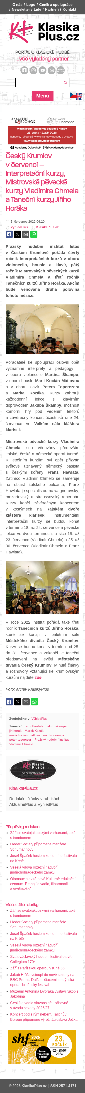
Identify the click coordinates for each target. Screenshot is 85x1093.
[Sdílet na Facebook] (9, 234)
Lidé (37, 9)
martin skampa (53, 735)
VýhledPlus (19, 227)
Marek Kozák (34, 730)
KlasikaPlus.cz (47, 227)
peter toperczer (20, 739)
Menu (42, 96)
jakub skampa (57, 726)
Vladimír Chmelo (21, 744)
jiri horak (15, 730)
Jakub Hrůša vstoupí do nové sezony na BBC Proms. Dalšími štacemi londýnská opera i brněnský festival (42, 980)
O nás (17, 5)
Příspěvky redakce (22, 826)
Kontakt (69, 9)
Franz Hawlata (33, 726)
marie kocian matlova (24, 735)
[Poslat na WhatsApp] (33, 234)
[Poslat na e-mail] (25, 234)
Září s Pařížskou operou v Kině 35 (37, 968)
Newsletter (21, 9)
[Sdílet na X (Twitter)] (17, 234)
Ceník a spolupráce (56, 5)
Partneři (52, 9)
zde (38, 677)
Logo (30, 5)
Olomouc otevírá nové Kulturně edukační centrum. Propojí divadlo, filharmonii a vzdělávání (42, 884)
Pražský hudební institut (51, 739)
